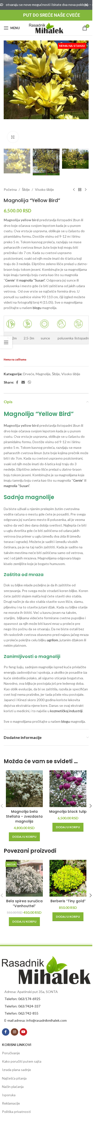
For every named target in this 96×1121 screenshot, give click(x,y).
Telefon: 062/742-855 (21, 1013)
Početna (10, 189)
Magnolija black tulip (68, 811)
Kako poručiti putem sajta (21, 1061)
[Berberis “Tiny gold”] (68, 878)
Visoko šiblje (44, 189)
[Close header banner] (86, 5)
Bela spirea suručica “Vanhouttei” (24, 903)
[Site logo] (46, 28)
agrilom (52, 640)
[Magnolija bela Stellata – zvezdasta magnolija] (24, 788)
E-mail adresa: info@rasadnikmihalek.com (35, 1020)
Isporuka (9, 1095)
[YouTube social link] (23, 1032)
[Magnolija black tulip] (68, 788)
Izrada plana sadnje (16, 1070)
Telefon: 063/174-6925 (22, 999)
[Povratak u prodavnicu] (80, 190)
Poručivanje (11, 1053)
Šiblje (26, 189)
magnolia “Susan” (32, 280)
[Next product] (86, 190)
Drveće (28, 374)
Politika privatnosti (16, 1111)
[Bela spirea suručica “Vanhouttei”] (24, 878)
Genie (9, 280)
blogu (37, 308)
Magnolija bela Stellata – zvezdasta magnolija (24, 816)
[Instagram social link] (14, 1032)
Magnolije (43, 374)
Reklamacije (11, 1103)
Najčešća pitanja (14, 1078)
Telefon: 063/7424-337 (22, 1006)
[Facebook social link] (17, 382)
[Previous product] (74, 190)
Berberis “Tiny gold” (68, 901)
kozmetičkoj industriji (66, 711)
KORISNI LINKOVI (16, 1045)
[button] (9, 93)
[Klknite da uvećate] (12, 136)
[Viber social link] (29, 382)
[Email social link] (23, 382)
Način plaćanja (13, 1086)
